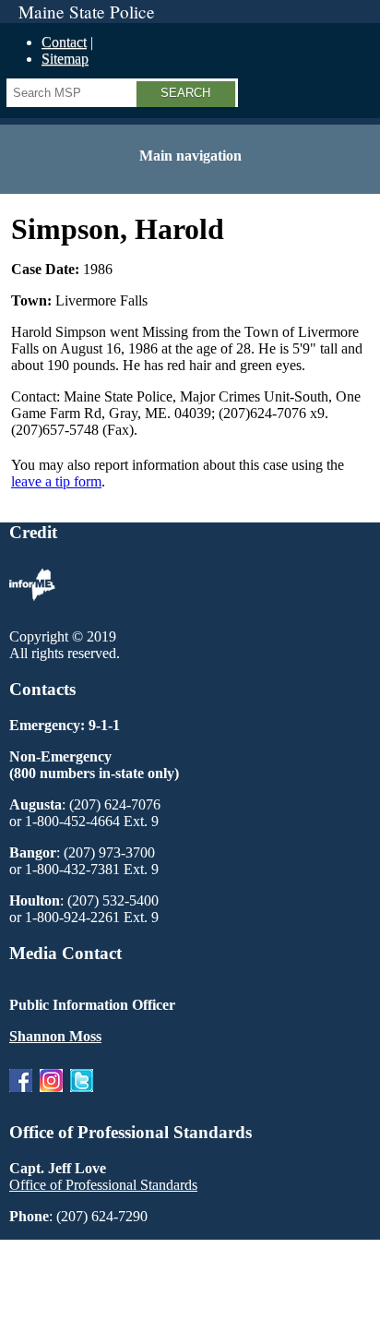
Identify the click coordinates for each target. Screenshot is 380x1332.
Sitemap (65, 58)
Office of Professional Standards (103, 1185)
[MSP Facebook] (20, 1096)
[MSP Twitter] (81, 1096)
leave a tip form (56, 481)
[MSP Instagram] (51, 1096)
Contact (64, 42)
